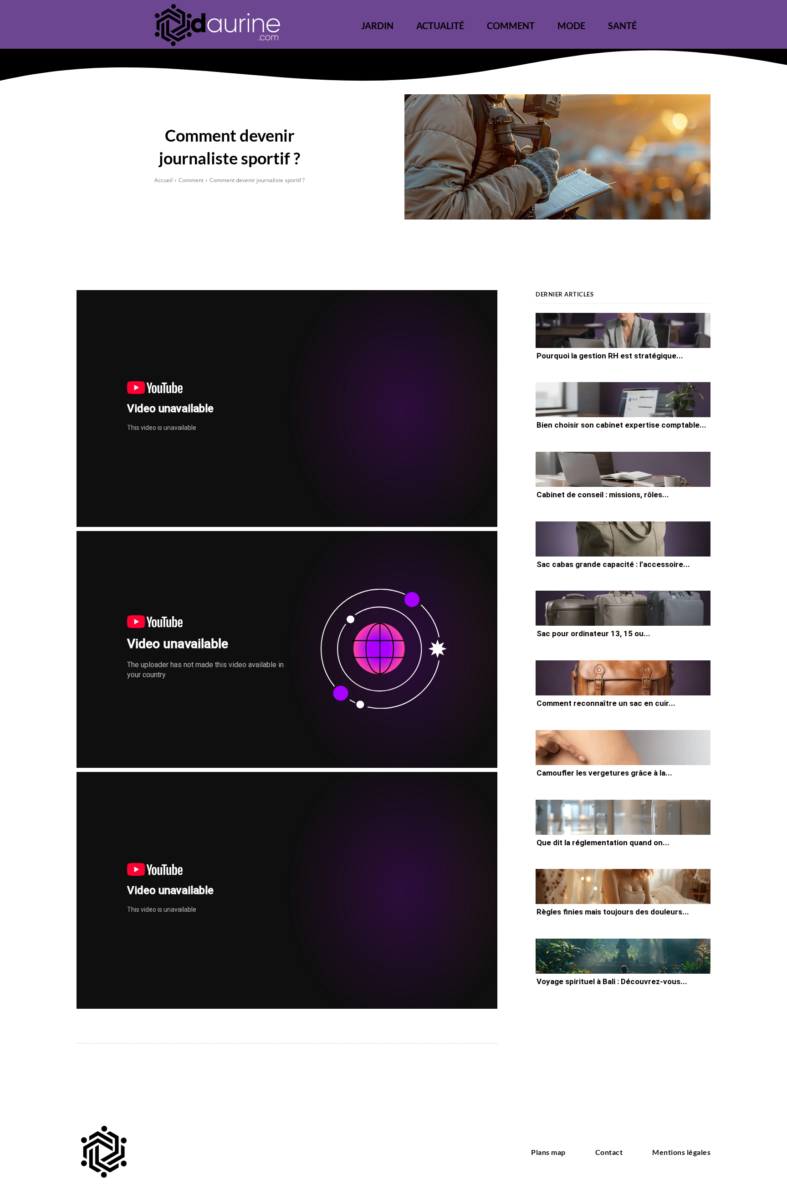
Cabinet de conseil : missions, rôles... (603, 494)
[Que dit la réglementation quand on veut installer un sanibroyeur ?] (623, 817)
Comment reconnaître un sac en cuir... (606, 703)
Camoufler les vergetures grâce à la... (604, 772)
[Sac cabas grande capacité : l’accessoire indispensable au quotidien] (623, 539)
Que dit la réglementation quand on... (603, 842)
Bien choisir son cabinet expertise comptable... (621, 424)
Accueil (163, 180)
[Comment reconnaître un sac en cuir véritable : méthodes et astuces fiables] (623, 677)
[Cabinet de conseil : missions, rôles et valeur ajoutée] (623, 469)
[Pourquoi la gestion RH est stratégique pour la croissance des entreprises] (623, 330)
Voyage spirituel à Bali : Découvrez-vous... (612, 981)
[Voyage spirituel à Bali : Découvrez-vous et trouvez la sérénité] (623, 956)
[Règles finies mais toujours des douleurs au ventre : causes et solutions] (623, 886)
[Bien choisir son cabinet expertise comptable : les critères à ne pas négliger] (623, 399)
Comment (191, 180)
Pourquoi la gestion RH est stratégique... (610, 355)
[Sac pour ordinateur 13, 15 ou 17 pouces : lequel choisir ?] (623, 608)
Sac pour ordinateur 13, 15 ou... (593, 633)
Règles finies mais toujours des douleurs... (613, 911)
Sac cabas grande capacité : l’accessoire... (613, 564)
